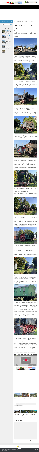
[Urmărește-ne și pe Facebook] (10, 21)
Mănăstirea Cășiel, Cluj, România (33, 397)
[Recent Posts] (3, 28)
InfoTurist (28, 6)
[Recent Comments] (8, 28)
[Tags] (11, 28)
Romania (22, 21)
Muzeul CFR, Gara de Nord (25, 397)
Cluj (15, 21)
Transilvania (27, 21)
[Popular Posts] (5, 28)
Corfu (6, 30)
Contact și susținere (13, 8)
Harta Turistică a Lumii (5, 6)
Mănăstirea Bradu (17, 414)
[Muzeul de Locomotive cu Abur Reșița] (18, 395)
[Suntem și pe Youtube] (11, 21)
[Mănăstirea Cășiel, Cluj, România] (33, 395)
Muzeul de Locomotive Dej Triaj (18, 405)
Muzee (18, 21)
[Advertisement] (19, 14)
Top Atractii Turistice (22, 6)
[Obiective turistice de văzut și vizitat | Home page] (12, 3)
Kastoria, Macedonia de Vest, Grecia (8, 47)
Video (13, 6)
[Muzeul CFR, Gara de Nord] (25, 395)
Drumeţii (16, 6)
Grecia (8, 30)
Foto (10, 6)
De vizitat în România (4, 8)
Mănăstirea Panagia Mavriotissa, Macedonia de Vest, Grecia (8, 52)
